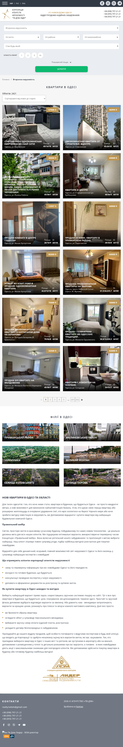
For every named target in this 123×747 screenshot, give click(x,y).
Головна (5, 79)
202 (77, 399)
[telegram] (119, 3)
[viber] (114, 3)
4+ (40, 55)
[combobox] (22, 37)
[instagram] (108, 3)
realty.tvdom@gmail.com (14, 707)
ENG (23, 3)
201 (73, 399)
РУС (17, 3)
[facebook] (102, 3)
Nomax (79, 706)
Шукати (61, 69)
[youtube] (24, 724)
